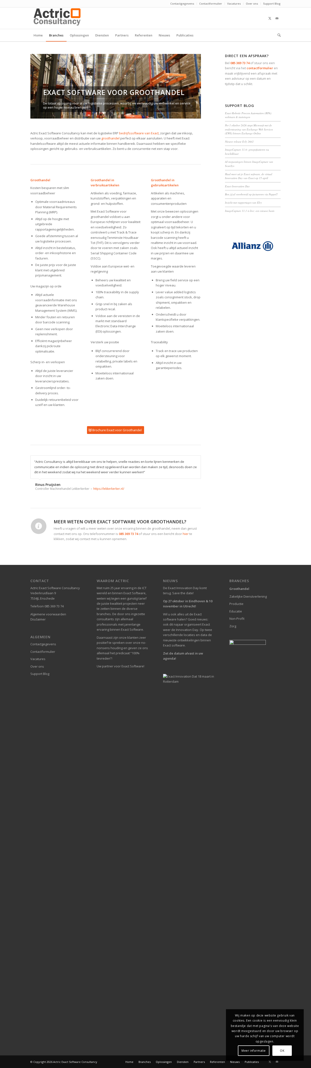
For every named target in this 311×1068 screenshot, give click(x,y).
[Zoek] (277, 35)
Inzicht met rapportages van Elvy (243, 202)
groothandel (110, 138)
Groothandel (239, 588)
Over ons (252, 3)
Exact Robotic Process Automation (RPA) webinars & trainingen (248, 115)
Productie (236, 604)
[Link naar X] (269, 18)
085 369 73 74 (240, 63)
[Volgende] (190, 86)
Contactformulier (210, 3)
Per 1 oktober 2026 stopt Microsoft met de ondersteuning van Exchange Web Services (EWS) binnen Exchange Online (249, 129)
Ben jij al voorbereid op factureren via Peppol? (251, 194)
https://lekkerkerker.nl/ (108, 489)
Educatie (235, 611)
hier (186, 534)
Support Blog (272, 3)
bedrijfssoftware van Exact (139, 133)
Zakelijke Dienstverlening (248, 596)
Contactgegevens (182, 3)
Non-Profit (236, 618)
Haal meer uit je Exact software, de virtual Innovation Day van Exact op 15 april (248, 176)
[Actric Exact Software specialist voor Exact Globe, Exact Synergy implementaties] (57, 18)
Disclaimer (38, 619)
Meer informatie (254, 1051)
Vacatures (234, 3)
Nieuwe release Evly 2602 (239, 141)
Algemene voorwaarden (48, 614)
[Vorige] (41, 86)
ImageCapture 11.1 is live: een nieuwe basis (249, 211)
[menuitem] (182, 3)
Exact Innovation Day (237, 186)
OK (282, 1051)
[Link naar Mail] (277, 18)
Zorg (232, 626)
